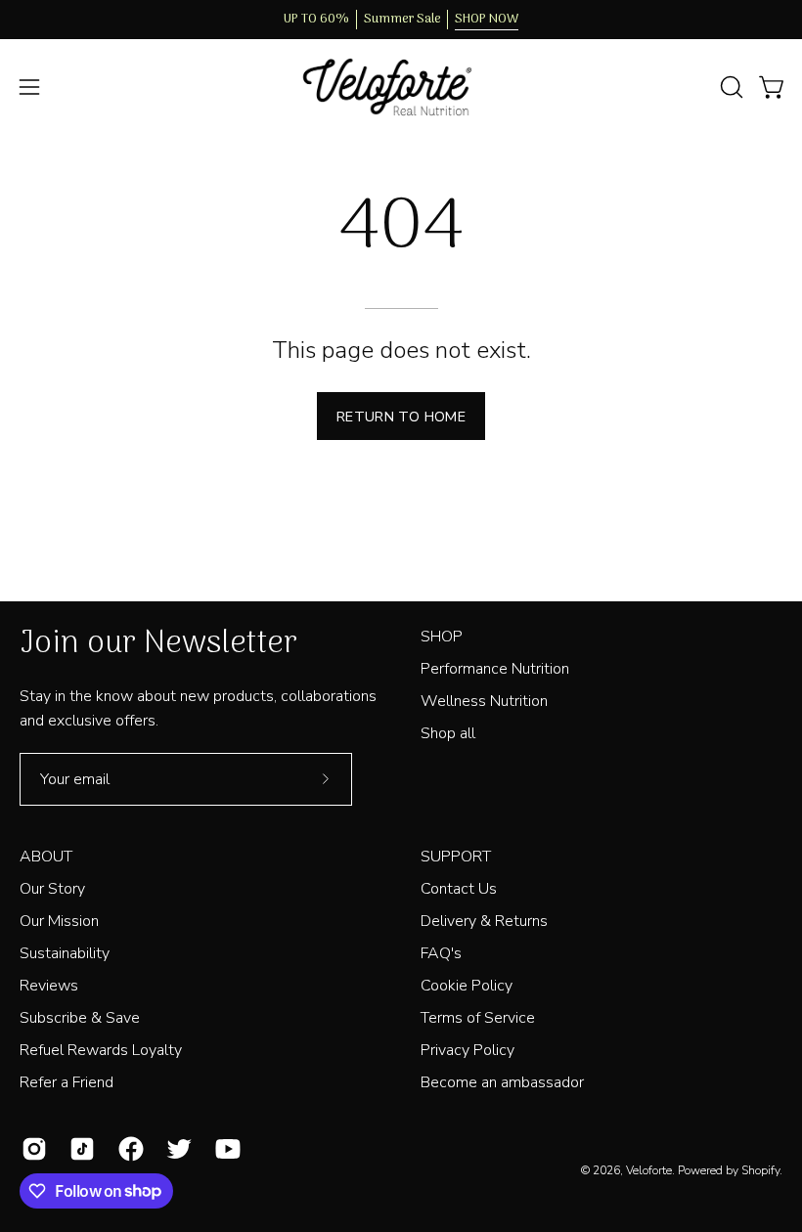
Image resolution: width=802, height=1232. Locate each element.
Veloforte (649, 1170)
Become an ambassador (502, 1082)
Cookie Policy (466, 985)
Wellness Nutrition (484, 701)
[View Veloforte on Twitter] (175, 1149)
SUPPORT (456, 856)
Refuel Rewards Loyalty (101, 1050)
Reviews (49, 985)
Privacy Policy (467, 1050)
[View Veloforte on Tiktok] (78, 1149)
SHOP (442, 636)
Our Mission (59, 921)
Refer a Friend (66, 1082)
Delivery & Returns (484, 921)
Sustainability (65, 953)
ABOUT (46, 856)
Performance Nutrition (495, 669)
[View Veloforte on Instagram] (31, 1149)
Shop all (448, 733)
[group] (401, 19)
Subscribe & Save (80, 1018)
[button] (729, 87)
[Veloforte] (401, 87)
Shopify (760, 1170)
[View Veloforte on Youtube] (224, 1149)
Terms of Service (478, 1018)
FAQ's (441, 953)
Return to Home (401, 416)
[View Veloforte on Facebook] (127, 1149)
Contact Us (459, 889)
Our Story (52, 889)
